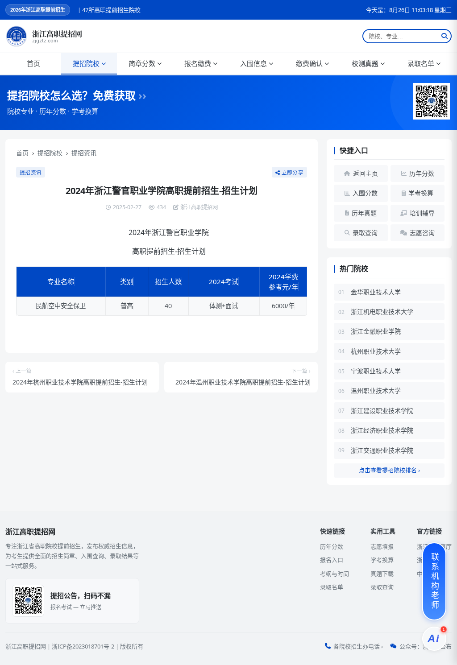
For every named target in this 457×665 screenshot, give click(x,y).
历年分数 (331, 546)
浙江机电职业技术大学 (382, 311)
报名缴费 (197, 63)
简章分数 (142, 63)
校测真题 (365, 63)
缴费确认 (309, 63)
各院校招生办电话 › (358, 646)
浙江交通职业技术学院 (382, 450)
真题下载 (382, 574)
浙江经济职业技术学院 (382, 430)
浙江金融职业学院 (376, 331)
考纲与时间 (334, 574)
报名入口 (331, 560)
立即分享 (292, 172)
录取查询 (382, 587)
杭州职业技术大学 (376, 351)
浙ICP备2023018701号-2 (83, 646)
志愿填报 (382, 546)
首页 (33, 63)
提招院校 (86, 63)
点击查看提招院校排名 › (389, 470)
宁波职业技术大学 (376, 371)
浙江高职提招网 (25, 646)
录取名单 (420, 63)
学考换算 (382, 560)
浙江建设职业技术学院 (382, 410)
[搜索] (444, 36)
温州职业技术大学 (376, 390)
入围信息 (253, 63)
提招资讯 (83, 153)
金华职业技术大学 (376, 292)
